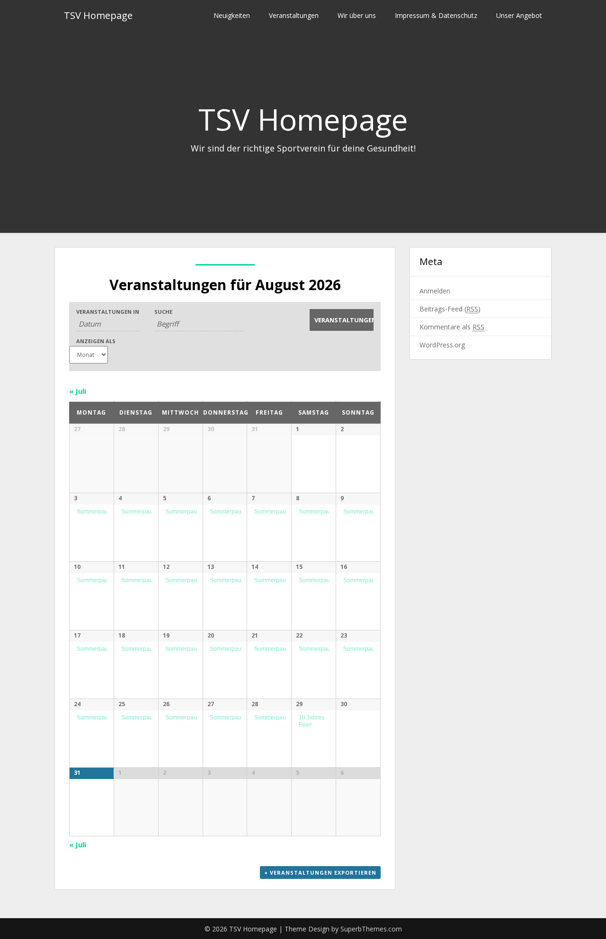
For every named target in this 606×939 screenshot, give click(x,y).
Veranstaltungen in (107, 311)
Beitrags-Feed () (450, 308)
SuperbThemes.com (371, 928)
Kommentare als (451, 326)
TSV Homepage (98, 15)
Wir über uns (357, 15)
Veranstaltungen (294, 15)
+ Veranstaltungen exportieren (320, 872)
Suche (163, 311)
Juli (77, 391)
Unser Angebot (519, 15)
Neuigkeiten (232, 15)
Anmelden (434, 290)
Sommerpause (96, 511)
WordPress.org (442, 344)
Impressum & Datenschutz (436, 15)
